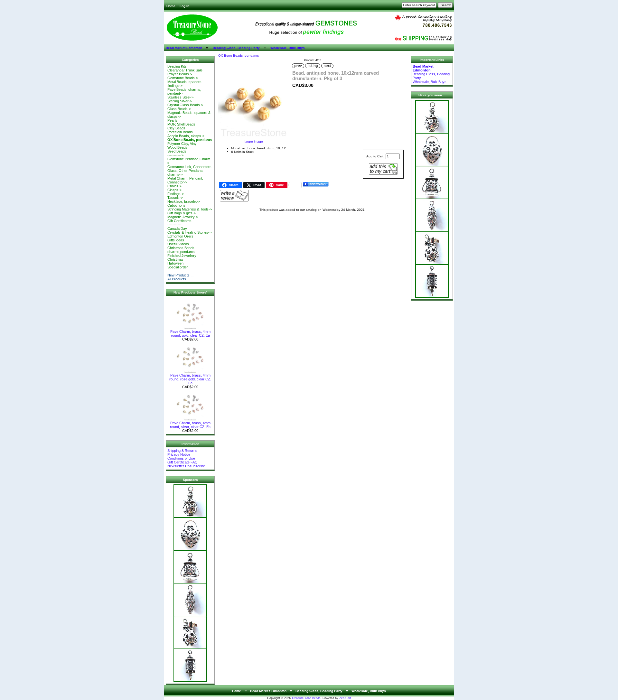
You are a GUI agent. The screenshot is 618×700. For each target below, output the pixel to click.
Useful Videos (178, 244)
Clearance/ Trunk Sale (184, 70)
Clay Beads (176, 128)
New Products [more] (190, 292)
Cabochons (176, 205)
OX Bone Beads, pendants (238, 55)
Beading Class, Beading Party (236, 48)
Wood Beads (177, 147)
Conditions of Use (181, 458)
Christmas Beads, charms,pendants (181, 250)
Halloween (175, 263)
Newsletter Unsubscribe (186, 466)
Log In (184, 6)
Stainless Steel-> (180, 97)
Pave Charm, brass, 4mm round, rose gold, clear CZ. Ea (190, 379)
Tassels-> (175, 198)
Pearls (172, 120)
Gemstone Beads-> (182, 78)
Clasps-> (174, 190)
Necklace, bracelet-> (183, 201)
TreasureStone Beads (306, 698)
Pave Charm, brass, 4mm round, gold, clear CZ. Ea (190, 333)
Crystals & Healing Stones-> (189, 232)
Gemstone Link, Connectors (189, 167)
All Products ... (178, 279)
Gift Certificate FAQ (182, 462)
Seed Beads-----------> (176, 153)
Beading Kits (177, 66)
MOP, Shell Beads (181, 124)
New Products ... (180, 275)
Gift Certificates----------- (179, 223)
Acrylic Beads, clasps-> (185, 136)
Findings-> (175, 194)
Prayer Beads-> (179, 74)
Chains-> (174, 186)
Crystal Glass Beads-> (185, 105)
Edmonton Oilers (180, 236)
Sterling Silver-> (179, 101)
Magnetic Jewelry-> (182, 217)
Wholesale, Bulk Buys (287, 48)
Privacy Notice (178, 454)
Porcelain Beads (180, 132)
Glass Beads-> (179, 109)
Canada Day (177, 228)
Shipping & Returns (182, 451)
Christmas (175, 259)
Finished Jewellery (181, 255)
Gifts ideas (175, 240)
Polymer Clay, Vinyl (182, 143)
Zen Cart (345, 698)
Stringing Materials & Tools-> (189, 209)
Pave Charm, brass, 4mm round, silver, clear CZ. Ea (190, 425)
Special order (177, 267)
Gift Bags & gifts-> (181, 213)
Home (170, 6)
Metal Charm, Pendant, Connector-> (185, 180)
